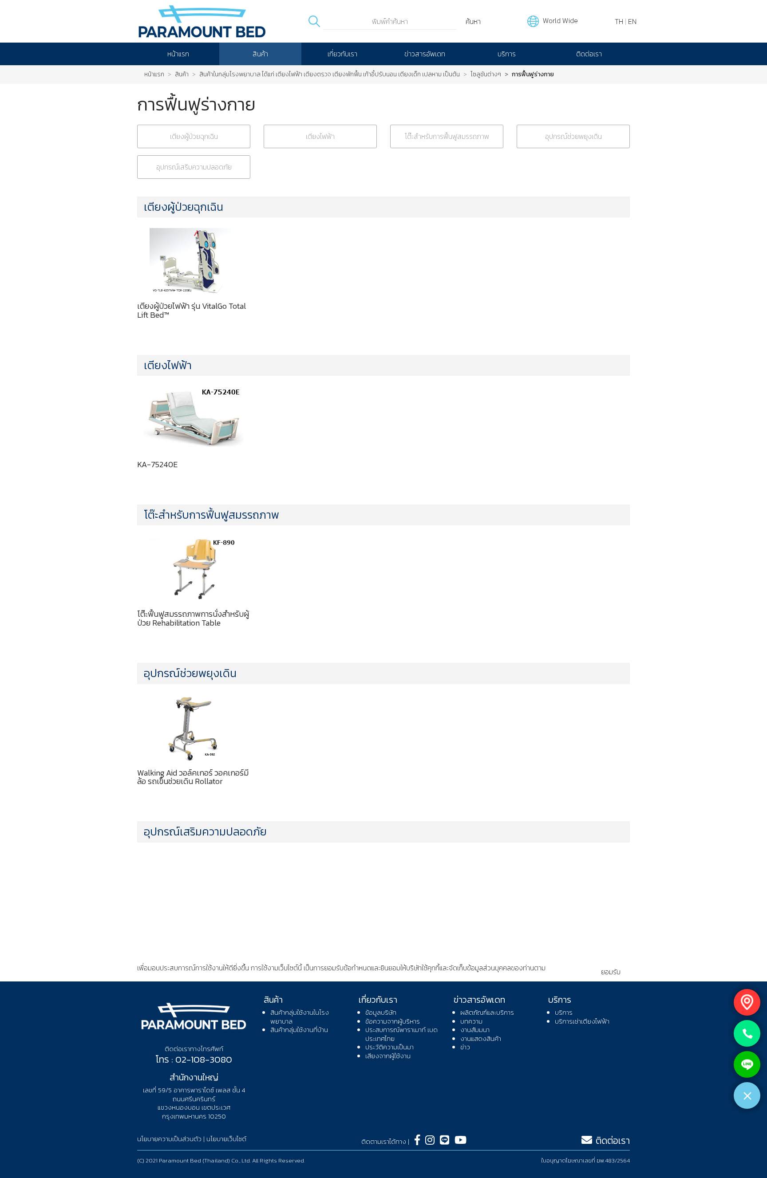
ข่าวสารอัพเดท (424, 53)
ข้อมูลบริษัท (380, 1012)
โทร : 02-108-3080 (193, 1059)
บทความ (471, 1021)
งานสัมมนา (475, 1029)
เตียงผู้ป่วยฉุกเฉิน (194, 136)
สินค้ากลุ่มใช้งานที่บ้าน (299, 1029)
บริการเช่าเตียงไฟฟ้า (582, 1021)
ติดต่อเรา (589, 53)
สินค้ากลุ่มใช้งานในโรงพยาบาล (299, 1016)
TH (619, 21)
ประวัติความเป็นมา (389, 1047)
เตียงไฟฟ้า (320, 136)
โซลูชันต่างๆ (485, 75)
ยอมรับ (611, 971)
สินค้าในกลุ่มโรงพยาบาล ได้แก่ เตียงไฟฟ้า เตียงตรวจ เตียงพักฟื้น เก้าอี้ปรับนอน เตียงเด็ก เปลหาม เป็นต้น (329, 75)
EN (632, 21)
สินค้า (260, 53)
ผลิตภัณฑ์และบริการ (487, 1012)
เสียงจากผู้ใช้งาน (388, 1056)
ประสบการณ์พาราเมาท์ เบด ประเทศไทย (401, 1034)
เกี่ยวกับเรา (342, 53)
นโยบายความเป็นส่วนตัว (170, 976)
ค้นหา (473, 21)
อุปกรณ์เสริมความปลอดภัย (194, 167)
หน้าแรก (178, 53)
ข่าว (465, 1047)
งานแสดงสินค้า (480, 1038)
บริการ (507, 53)
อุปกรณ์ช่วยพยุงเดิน (573, 136)
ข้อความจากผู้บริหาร (392, 1021)
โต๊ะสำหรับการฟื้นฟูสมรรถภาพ (447, 136)
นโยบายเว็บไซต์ (226, 1139)
